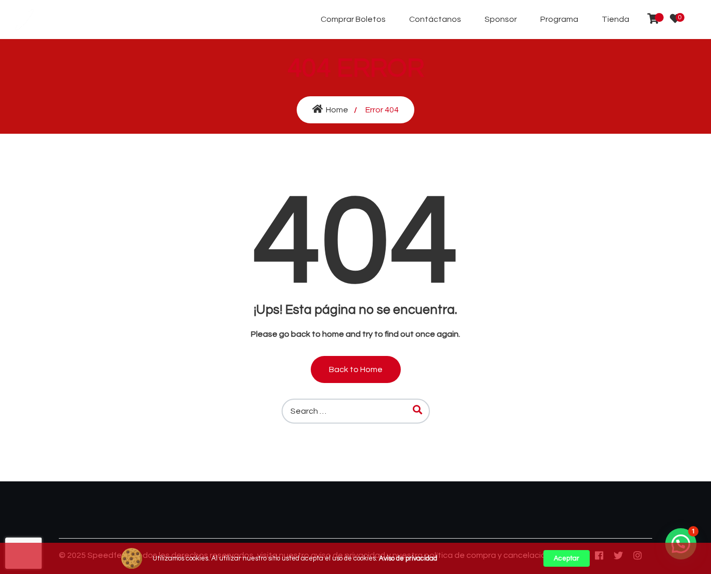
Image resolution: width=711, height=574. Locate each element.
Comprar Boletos (353, 19)
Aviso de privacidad (408, 558)
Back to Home (356, 369)
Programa (559, 19)
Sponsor (501, 19)
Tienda (615, 19)
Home (337, 110)
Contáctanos (435, 19)
